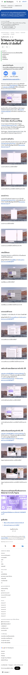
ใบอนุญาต (11, 664)
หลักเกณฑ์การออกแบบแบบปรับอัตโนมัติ (13, 318)
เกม (2, 572)
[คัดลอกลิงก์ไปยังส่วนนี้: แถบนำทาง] (9, 196)
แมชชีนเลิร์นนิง (4, 574)
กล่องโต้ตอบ (13, 260)
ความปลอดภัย (4, 557)
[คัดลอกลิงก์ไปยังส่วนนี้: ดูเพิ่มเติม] (8, 520)
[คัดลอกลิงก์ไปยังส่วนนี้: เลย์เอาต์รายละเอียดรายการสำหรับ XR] (2, 371)
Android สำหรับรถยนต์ (5, 595)
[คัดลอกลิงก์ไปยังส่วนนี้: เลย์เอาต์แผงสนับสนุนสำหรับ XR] (24, 431)
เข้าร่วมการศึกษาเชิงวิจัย (5, 642)
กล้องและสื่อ (3, 578)
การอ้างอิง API (3, 626)
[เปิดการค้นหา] (17, 1)
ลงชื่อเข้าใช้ (24, 1)
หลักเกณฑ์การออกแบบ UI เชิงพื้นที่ (11, 525)
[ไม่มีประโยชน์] (13, 37)
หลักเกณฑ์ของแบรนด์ (18, 664)
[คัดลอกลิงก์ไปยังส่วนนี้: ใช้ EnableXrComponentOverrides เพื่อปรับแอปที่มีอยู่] (23, 121)
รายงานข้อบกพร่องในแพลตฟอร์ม (7, 636)
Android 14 (3, 609)
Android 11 (3, 616)
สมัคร (17, 668)
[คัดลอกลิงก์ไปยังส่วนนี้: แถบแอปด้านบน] (13, 312)
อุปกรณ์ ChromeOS (5, 592)
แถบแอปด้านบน (14, 317)
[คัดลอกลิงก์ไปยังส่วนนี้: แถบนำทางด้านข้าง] (15, 139)
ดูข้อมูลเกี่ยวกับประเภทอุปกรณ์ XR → (11, 79)
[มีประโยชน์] (11, 37)
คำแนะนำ (12, 34)
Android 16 (3, 605)
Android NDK (4, 630)
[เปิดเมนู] (2, 1)
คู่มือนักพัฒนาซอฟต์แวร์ (5, 623)
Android (3, 553)
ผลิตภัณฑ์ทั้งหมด (4, 660)
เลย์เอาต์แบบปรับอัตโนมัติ (8, 87)
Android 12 (3, 613)
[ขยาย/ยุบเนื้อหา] (6, 51)
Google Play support (5, 640)
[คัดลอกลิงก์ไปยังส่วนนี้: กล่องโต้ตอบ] (11, 252)
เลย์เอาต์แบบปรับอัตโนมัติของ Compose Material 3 (12, 373)
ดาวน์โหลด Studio (4, 628)
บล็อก (2, 564)
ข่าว (1, 561)
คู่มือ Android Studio (5, 621)
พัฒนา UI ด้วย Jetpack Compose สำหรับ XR (14, 522)
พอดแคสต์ (3, 566)
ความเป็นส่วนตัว (4, 580)
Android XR (18, 5)
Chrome (3, 653)
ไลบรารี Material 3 (14, 85)
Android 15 (3, 607)
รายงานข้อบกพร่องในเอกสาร (6, 638)
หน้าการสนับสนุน (15, 16)
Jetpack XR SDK (7, 7)
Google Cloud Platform (6, 657)
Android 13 (3, 611)
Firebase (3, 655)
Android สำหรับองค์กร (5, 555)
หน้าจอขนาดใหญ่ (4, 588)
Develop (3, 5)
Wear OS (3, 590)
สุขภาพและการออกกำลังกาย (6, 576)
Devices (10, 5)
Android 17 (3, 603)
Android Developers (5, 32)
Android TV (3, 597)
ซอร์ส (2, 559)
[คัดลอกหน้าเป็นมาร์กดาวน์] (7, 47)
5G (1, 582)
